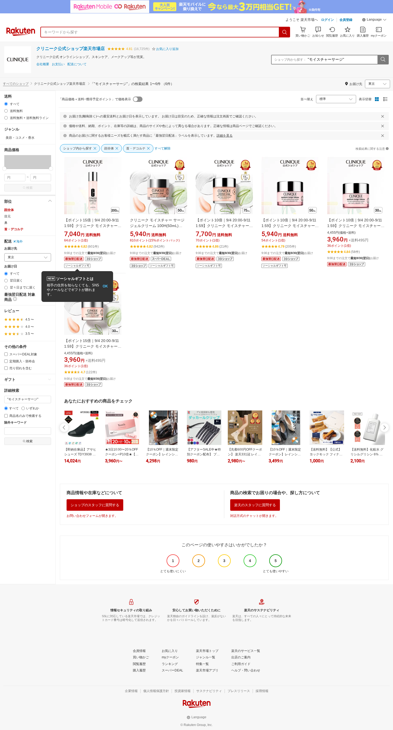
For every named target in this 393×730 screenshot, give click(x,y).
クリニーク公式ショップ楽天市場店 (70, 48)
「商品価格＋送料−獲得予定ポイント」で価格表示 (95, 99)
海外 (19, 241)
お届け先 (10, 248)
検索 (29, 188)
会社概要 (42, 64)
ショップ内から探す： (290, 60)
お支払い (58, 64)
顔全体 (9, 210)
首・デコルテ (14, 229)
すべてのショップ (16, 84)
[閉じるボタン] (382, 116)
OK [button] (105, 286)
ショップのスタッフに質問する (95, 505)
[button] (374, 20)
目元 (7, 216)
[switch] (137, 99)
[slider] (4, 169)
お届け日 (10, 266)
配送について (77, 64)
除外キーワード (15, 422)
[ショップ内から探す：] (382, 59)
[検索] (284, 32)
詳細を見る (225, 135)
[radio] (6, 104)
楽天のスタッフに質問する (255, 505)
